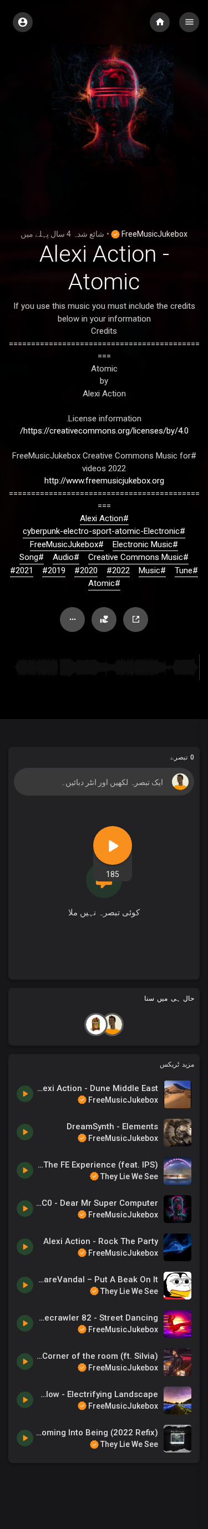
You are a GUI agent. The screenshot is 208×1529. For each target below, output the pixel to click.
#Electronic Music (145, 544)
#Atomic (104, 583)
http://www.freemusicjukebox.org (104, 481)
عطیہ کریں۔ (104, 619)
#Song (31, 557)
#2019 (53, 570)
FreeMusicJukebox (153, 234)
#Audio (66, 557)
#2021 (21, 570)
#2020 (86, 570)
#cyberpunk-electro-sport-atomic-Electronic (104, 531)
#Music (152, 570)
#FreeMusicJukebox (67, 544)
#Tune (186, 570)
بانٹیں (135, 619)
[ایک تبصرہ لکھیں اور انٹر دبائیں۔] (104, 782)
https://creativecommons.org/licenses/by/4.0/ (104, 431)
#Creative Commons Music (138, 557)
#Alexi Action (104, 518)
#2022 (118, 570)
